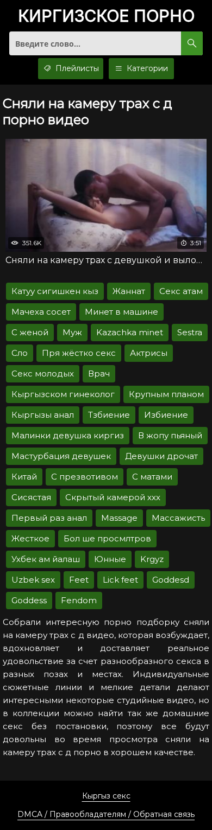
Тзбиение (109, 415)
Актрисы (148, 353)
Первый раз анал (49, 518)
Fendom (79, 600)
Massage (119, 518)
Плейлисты (76, 68)
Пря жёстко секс (79, 353)
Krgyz (152, 559)
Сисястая (31, 497)
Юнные (110, 559)
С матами (152, 476)
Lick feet (120, 579)
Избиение (166, 415)
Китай (24, 476)
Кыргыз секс (106, 796)
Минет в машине (121, 312)
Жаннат (129, 291)
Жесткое (30, 538)
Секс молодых (42, 373)
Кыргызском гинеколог (63, 394)
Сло (19, 353)
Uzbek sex (33, 579)
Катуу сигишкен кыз (54, 291)
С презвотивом (84, 476)
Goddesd (170, 579)
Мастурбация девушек (61, 456)
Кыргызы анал (42, 415)
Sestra (189, 332)
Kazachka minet (129, 332)
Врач (99, 373)
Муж (72, 332)
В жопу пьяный (170, 435)
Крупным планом (166, 394)
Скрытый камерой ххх (112, 497)
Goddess (29, 600)
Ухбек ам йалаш (45, 559)
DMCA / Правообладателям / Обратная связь (106, 814)
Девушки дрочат (161, 456)
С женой (29, 332)
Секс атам (181, 291)
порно (106, 16)
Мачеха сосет (41, 312)
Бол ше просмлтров (107, 538)
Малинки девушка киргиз (67, 435)
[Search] (192, 43)
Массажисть (178, 518)
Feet (79, 579)
